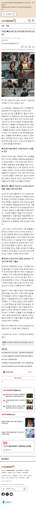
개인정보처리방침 (10, 470)
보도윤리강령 (25, 472)
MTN (20, 475)
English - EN (10, 14)
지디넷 (2, 477)
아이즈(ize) (21, 477)
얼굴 (5, 285)
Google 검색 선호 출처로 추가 (10, 43)
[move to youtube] (11, 494)
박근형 (18, 173)
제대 (8, 103)
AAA (16, 477)
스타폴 (27, 477)
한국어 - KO (10, 489)
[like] (22, 47)
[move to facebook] (3, 494)
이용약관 (10, 472)
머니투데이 (15, 475)
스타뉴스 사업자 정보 (5, 481)
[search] (29, 20)
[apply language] (13, 14)
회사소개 (3, 470)
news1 (29, 475)
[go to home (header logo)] (9, 20)
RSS (14, 472)
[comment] (26, 47)
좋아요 (19, 378)
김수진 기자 (4, 40)
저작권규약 (3, 472)
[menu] (33, 20)
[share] (30, 47)
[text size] (33, 47)
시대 (7, 477)
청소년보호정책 (19, 470)
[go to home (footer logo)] (8, 466)
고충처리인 (26, 470)
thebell (12, 477)
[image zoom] (32, 94)
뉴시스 (24, 475)
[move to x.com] (7, 494)
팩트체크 (19, 472)
